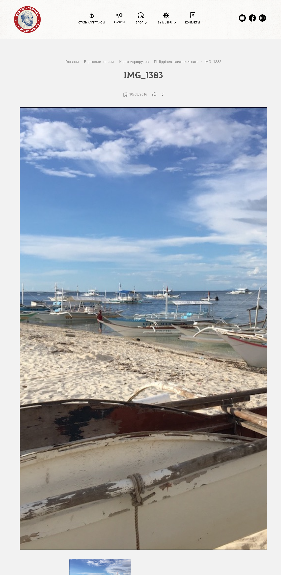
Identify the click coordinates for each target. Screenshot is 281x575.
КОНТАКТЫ (192, 22)
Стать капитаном (91, 22)
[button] (140, 19)
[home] (27, 19)
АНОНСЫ (119, 22)
